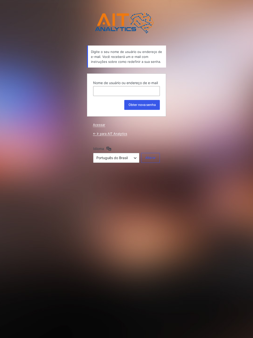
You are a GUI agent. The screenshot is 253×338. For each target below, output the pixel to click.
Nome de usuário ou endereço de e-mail (125, 83)
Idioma (98, 148)
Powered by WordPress (126, 23)
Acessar (99, 125)
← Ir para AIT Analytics (110, 134)
